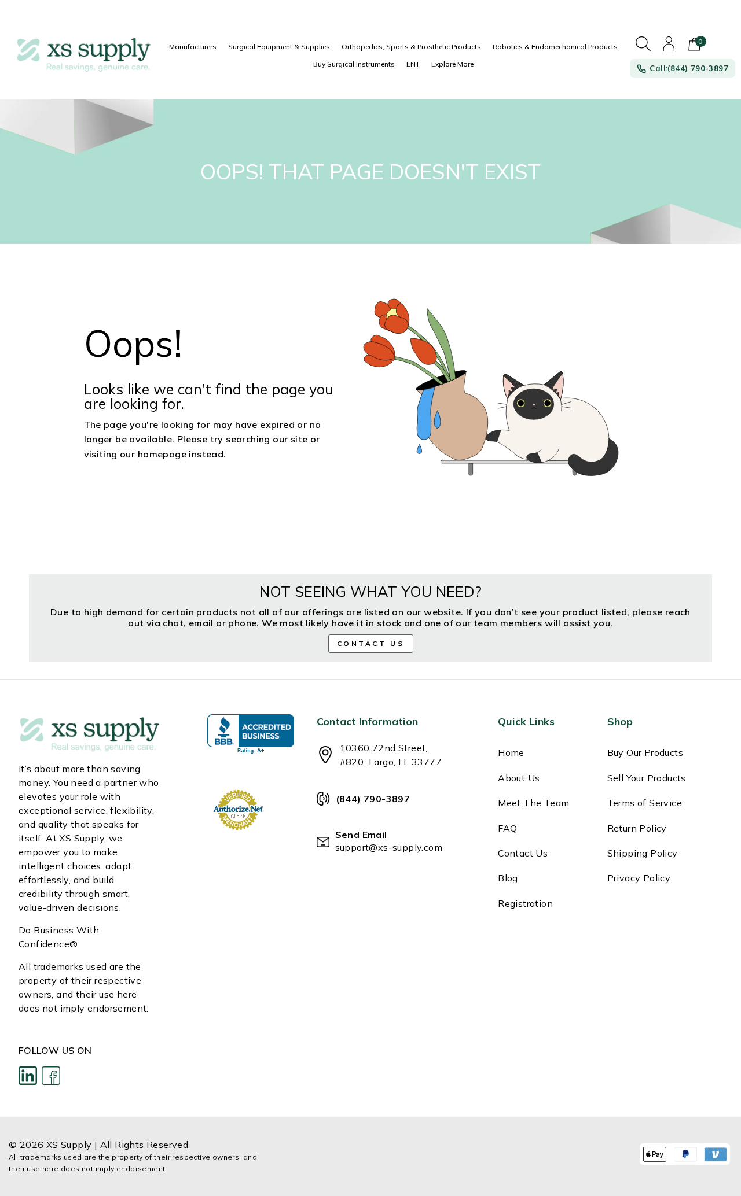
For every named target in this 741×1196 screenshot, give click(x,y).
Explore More (452, 64)
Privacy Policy (639, 878)
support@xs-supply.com (388, 847)
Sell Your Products (646, 778)
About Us (519, 778)
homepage (162, 454)
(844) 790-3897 (373, 798)
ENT (413, 64)
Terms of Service (644, 803)
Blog (508, 878)
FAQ (507, 828)
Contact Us (523, 853)
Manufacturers (193, 46)
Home (511, 752)
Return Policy (637, 828)
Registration (525, 903)
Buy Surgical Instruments (354, 64)
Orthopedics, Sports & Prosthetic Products (411, 46)
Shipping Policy (642, 853)
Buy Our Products (645, 752)
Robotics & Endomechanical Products (555, 46)
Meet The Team (533, 803)
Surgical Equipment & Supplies (279, 46)
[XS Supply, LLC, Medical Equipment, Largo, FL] (250, 734)
